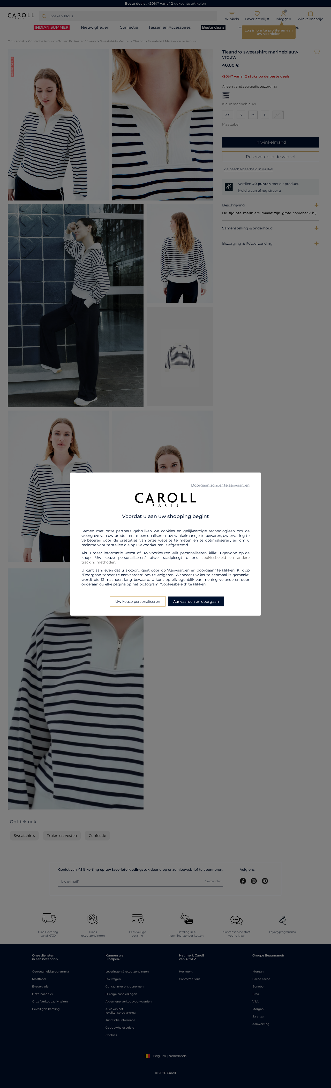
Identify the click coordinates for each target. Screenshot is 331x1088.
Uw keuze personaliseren (137, 601)
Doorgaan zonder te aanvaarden (220, 485)
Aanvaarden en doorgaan (196, 601)
